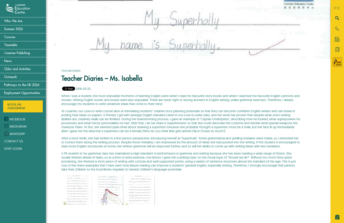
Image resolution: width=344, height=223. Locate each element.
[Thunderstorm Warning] (337, 65)
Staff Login (13, 149)
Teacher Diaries (71, 70)
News (8, 61)
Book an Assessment (16, 106)
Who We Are (13, 21)
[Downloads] (337, 51)
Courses (9, 37)
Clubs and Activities (17, 69)
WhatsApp (17, 134)
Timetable (10, 45)
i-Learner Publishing (17, 53)
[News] (337, 39)
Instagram (18, 126)
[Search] (337, 18)
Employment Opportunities (22, 93)
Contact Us (13, 141)
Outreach (10, 77)
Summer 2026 (13, 29)
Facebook (17, 119)
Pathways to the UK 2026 (21, 85)
